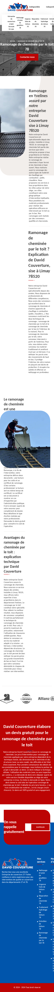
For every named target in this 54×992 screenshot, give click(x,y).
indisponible (18, 7)
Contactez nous (27, 57)
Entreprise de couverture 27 (13, 875)
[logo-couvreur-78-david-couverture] (17, 870)
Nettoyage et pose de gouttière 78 (20, 23)
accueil (12, 41)
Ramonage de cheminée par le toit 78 (43, 938)
